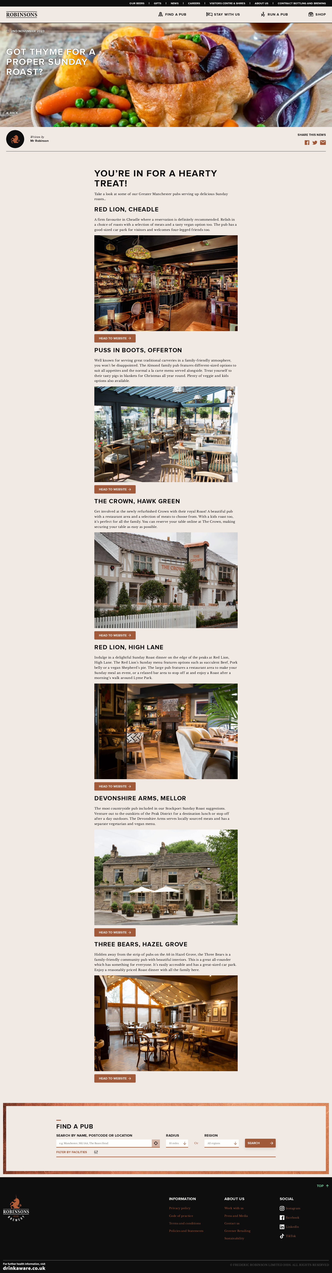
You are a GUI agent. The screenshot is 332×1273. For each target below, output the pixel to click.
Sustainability (234, 1238)
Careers (194, 3)
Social (287, 1199)
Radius (172, 1135)
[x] (314, 144)
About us (261, 3)
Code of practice (181, 1216)
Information (182, 1199)
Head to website (113, 338)
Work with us (234, 1208)
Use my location (156, 1143)
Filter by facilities (71, 1152)
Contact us (232, 1223)
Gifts (157, 3)
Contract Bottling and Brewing (302, 3)
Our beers (136, 3)
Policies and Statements (186, 1231)
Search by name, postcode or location (94, 1135)
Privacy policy (179, 1208)
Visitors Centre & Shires (227, 3)
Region (211, 1135)
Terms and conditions (185, 1223)
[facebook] (307, 144)
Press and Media (236, 1216)
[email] (323, 144)
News (174, 3)
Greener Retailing (237, 1231)
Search (254, 1143)
